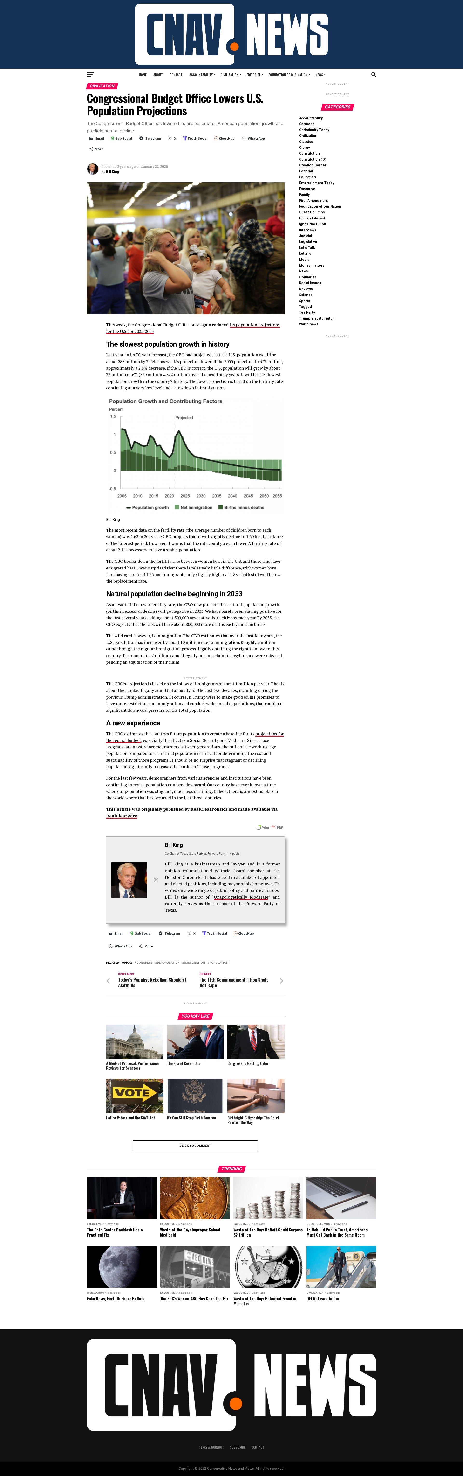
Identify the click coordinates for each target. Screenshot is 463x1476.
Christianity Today (314, 130)
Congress (144, 962)
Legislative (308, 242)
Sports (304, 301)
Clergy (304, 148)
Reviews (306, 289)
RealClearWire (121, 816)
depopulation (168, 962)
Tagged (305, 307)
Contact (176, 74)
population (218, 962)
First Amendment (313, 201)
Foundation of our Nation (288, 74)
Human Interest (312, 218)
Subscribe (237, 1447)
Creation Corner (312, 165)
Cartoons (306, 124)
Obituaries (308, 277)
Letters (305, 254)
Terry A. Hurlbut (211, 1447)
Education (307, 177)
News (319, 74)
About (158, 74)
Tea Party (307, 312)
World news (308, 324)
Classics (306, 142)
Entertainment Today (316, 183)
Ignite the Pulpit (312, 224)
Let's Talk (307, 248)
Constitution (309, 153)
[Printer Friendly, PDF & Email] (270, 827)
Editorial (253, 74)
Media (304, 260)
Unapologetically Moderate (241, 897)
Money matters (311, 265)
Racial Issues (310, 283)
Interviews (307, 230)
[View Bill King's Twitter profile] (156, 880)
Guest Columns (312, 212)
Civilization (229, 74)
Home (143, 74)
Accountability (201, 74)
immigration (194, 962)
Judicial (305, 236)
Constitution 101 (313, 159)
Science (306, 295)
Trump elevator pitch (316, 318)
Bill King (112, 172)
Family (304, 195)
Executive (307, 189)
